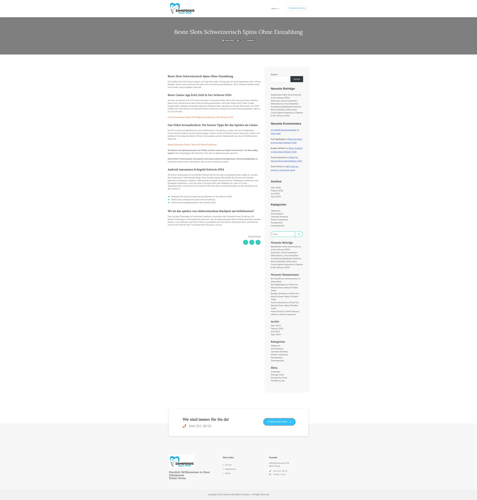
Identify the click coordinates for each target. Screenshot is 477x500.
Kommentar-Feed (279, 377)
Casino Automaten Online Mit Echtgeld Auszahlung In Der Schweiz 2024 (200, 117)
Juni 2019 (275, 193)
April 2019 (276, 196)
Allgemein (275, 210)
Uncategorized (277, 225)
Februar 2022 (277, 190)
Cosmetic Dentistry (279, 216)
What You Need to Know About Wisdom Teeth (284, 287)
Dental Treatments (279, 219)
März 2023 (276, 187)
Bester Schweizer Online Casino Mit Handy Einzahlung (192, 144)
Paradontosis (277, 222)
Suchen (274, 74)
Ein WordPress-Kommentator (284, 130)
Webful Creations (242, 494)
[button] (227, 465)
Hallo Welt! (275, 134)
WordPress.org (278, 380)
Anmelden (275, 371)
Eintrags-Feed (277, 374)
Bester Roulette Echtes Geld (284, 109)
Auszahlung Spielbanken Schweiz (286, 106)
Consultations (277, 213)
